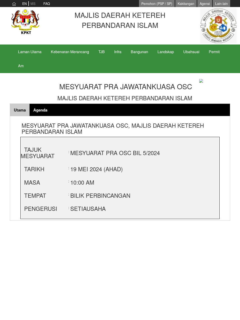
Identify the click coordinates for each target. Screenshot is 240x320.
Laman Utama (29, 51)
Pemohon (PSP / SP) (156, 3)
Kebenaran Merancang (70, 51)
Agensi (205, 3)
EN (24, 3)
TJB (101, 51)
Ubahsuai (191, 51)
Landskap (166, 51)
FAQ (46, 3)
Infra (117, 51)
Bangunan (139, 51)
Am (21, 65)
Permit (214, 51)
